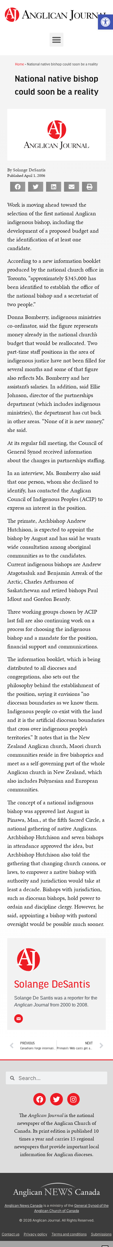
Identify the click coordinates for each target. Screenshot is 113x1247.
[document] (56, 623)
